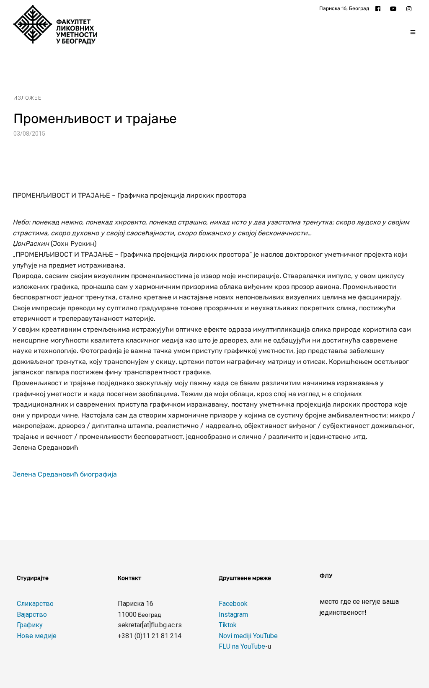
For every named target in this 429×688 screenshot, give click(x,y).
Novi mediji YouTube (248, 636)
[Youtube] (395, 8)
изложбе (27, 98)
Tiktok (228, 625)
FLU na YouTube (242, 646)
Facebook (233, 604)
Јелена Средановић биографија (65, 474)
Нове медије (37, 636)
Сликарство (35, 604)
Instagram (233, 614)
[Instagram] (411, 8)
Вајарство (32, 614)
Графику (30, 625)
